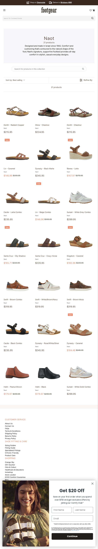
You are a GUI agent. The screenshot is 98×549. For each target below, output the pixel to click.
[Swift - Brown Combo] (17, 282)
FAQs (7, 428)
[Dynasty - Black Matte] (49, 151)
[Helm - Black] (49, 370)
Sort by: (14, 80)
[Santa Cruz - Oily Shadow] (17, 239)
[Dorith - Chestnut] (80, 108)
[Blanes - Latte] (80, 151)
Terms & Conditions (12, 431)
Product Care (10, 455)
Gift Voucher (10, 465)
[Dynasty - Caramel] (80, 326)
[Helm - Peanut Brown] (17, 370)
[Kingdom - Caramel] (80, 239)
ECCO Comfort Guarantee (15, 477)
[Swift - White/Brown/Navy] (49, 282)
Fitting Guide (10, 448)
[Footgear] (49, 10)
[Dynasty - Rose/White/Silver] (49, 326)
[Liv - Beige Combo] (49, 195)
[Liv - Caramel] (17, 151)
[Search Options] (84, 68)
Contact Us (9, 426)
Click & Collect (10, 467)
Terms (78, 530)
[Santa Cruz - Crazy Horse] (49, 239)
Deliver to (62, 2)
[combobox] (46, 18)
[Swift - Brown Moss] (80, 282)
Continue (72, 536)
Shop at (37, 2)
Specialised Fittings (12, 450)
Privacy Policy (10, 438)
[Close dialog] (92, 483)
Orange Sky (9, 462)
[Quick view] (28, 119)
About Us (9, 423)
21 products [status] (56, 87)
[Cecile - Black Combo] (17, 326)
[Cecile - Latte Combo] (17, 195)
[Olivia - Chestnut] (49, 108)
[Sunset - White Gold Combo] (80, 370)
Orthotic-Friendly (12, 453)
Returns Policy (10, 436)
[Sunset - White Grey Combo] (80, 195)
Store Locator (10, 475)
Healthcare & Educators (14, 470)
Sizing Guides (10, 445)
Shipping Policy (11, 433)
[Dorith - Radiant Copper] (17, 108)
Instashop (9, 472)
